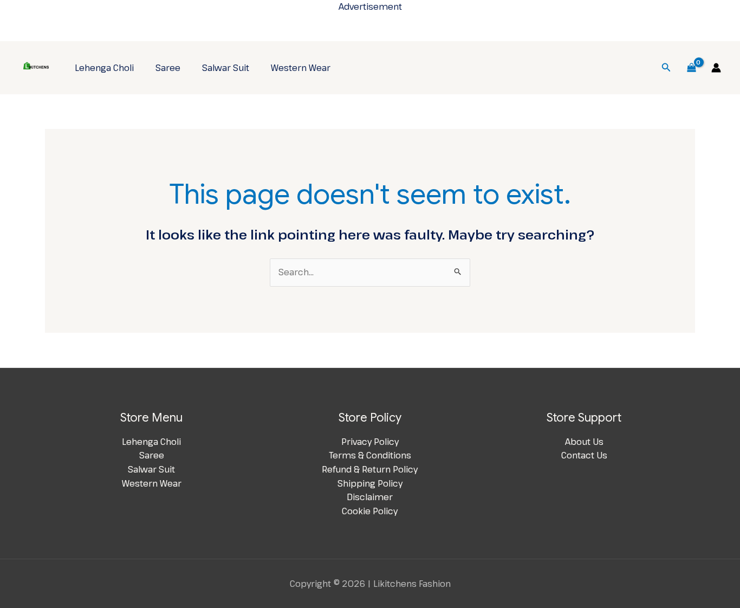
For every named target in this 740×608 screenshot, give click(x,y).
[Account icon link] (716, 68)
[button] (666, 68)
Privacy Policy (370, 442)
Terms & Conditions (370, 455)
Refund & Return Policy (370, 469)
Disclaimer (370, 497)
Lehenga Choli (104, 68)
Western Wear (300, 68)
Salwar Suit (225, 68)
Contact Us (584, 455)
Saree (167, 68)
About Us (584, 442)
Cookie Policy (370, 511)
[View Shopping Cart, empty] (691, 68)
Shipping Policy (370, 483)
